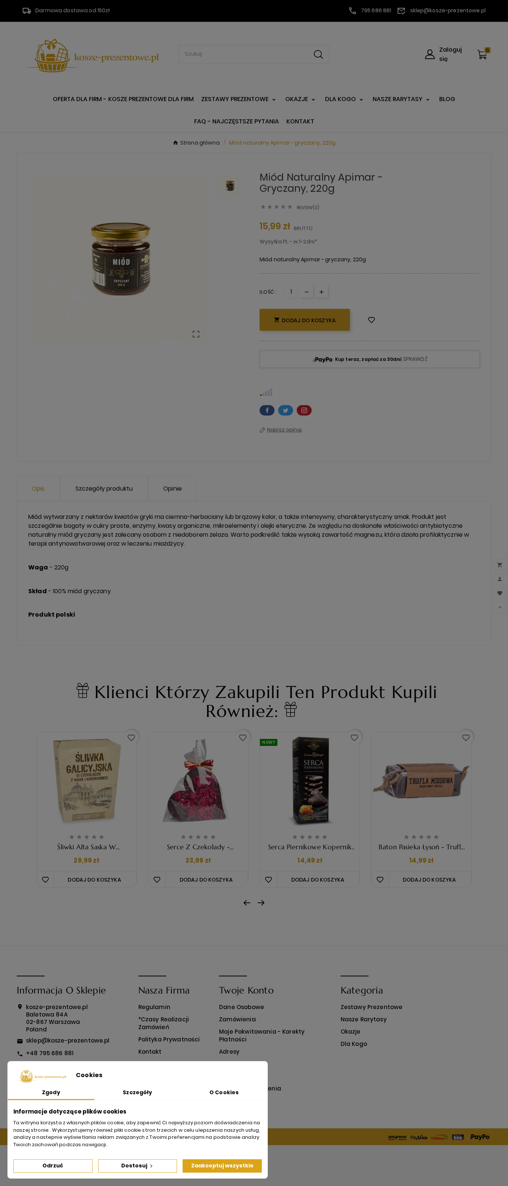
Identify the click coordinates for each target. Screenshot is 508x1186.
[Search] (318, 54)
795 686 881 (376, 10)
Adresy (229, 1052)
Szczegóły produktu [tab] (104, 488)
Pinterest (304, 410)
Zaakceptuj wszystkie (222, 1165)
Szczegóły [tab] (137, 1092)
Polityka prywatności (169, 1039)
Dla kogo (354, 1044)
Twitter (285, 410)
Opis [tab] (38, 488)
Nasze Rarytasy (364, 1019)
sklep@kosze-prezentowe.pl (448, 10)
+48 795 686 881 (50, 1053)
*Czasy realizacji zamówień (163, 1023)
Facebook (267, 410)
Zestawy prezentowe (372, 1007)
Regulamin (154, 1007)
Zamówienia (237, 1019)
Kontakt (150, 1052)
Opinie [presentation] (172, 488)
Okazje (351, 1031)
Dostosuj (134, 1165)
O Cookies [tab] (224, 1092)
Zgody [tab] (51, 1092)
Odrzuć (52, 1165)
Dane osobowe (241, 1007)
